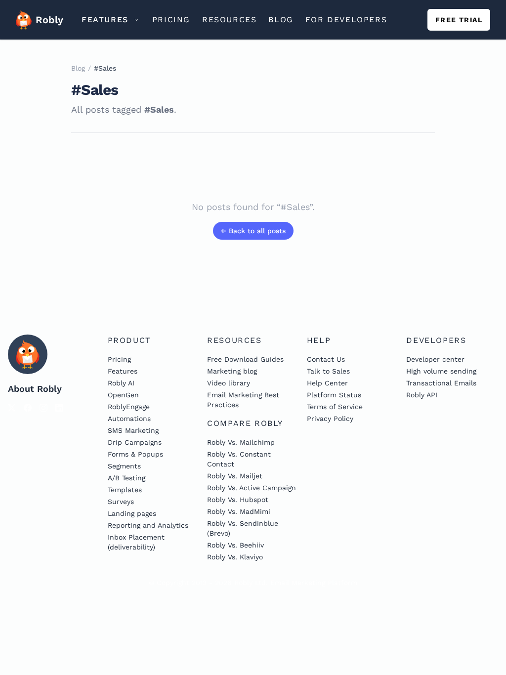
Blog (78, 68)
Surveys (121, 502)
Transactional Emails (441, 383)
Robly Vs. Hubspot (237, 500)
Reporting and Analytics (148, 525)
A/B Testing (126, 478)
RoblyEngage (129, 407)
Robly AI (121, 383)
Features (122, 371)
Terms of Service (335, 407)
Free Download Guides (245, 359)
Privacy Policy (330, 418)
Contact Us (326, 359)
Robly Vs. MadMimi (238, 511)
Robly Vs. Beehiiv (235, 545)
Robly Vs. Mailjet (234, 476)
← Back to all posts (253, 231)
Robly (46, 20)
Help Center (327, 383)
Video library (228, 383)
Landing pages (132, 513)
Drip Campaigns (135, 442)
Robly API (421, 395)
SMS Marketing (133, 430)
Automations (129, 418)
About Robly (35, 388)
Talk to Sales (328, 371)
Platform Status (334, 395)
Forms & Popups (135, 454)
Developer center (435, 359)
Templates (125, 490)
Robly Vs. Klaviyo (235, 557)
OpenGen (123, 395)
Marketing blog (232, 371)
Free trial (458, 20)
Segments (124, 466)
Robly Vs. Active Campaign (251, 488)
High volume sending (441, 371)
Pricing (119, 359)
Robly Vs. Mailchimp (241, 442)
